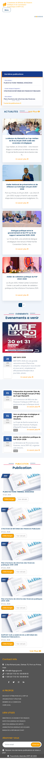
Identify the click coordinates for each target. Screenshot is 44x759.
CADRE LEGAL (6, 705)
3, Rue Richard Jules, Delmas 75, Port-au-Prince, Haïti (21, 666)
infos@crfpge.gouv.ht (13, 671)
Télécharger (9, 499)
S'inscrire (35, 744)
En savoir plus (21, 159)
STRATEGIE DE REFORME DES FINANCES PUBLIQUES (22, 91)
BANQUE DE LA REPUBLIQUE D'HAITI (13, 730)
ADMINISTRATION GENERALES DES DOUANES (16, 727)
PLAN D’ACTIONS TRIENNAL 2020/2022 (18, 83)
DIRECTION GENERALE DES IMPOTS (13, 724)
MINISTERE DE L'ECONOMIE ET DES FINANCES (15, 718)
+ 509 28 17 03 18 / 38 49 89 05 (17, 674)
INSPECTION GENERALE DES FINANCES (13, 721)
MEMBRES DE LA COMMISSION (11, 702)
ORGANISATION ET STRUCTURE (11, 699)
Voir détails (22, 499)
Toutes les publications (12, 103)
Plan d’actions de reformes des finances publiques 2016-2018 (19, 100)
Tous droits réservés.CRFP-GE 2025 (23, 756)
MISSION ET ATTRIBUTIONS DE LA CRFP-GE (15, 696)
